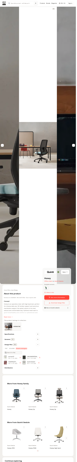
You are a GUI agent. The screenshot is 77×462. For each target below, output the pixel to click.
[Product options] (24, 388)
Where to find (50, 292)
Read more (7, 317)
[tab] (6, 348)
